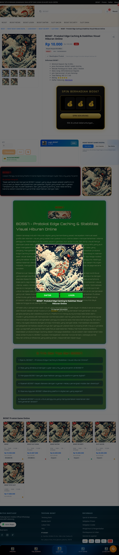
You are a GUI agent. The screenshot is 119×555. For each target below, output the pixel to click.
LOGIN (71, 295)
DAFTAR (47, 295)
